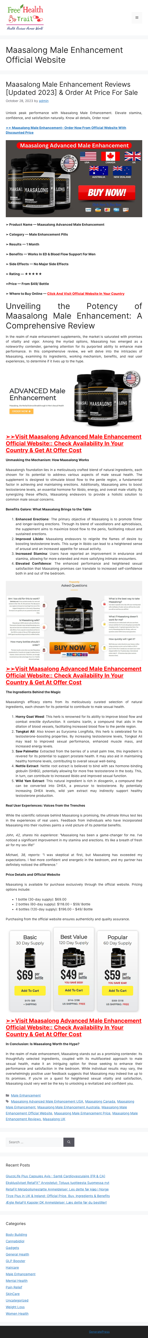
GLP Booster (15, 1261)
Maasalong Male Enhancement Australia (68, 1107)
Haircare (12, 1267)
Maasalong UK (54, 1119)
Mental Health (17, 1281)
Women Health (17, 1314)
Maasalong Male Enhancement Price (82, 1113)
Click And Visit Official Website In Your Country (85, 294)
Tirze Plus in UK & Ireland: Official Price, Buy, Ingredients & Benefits (58, 1196)
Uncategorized (17, 1300)
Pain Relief (14, 1287)
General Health (17, 1254)
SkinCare (13, 1294)
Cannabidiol (15, 1241)
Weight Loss (15, 1307)
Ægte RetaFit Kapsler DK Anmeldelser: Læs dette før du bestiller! (56, 1202)
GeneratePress (99, 1332)
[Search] (68, 1142)
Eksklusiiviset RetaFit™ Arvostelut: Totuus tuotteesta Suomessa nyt (57, 1183)
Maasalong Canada (100, 1101)
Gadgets (12, 1248)
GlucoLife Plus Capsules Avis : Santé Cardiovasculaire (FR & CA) (55, 1176)
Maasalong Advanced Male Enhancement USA (47, 1101)
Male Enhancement (26, 1095)
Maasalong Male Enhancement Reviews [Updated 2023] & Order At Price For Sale (72, 88)
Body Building (16, 1235)
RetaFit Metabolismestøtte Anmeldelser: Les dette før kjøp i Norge (57, 1189)
